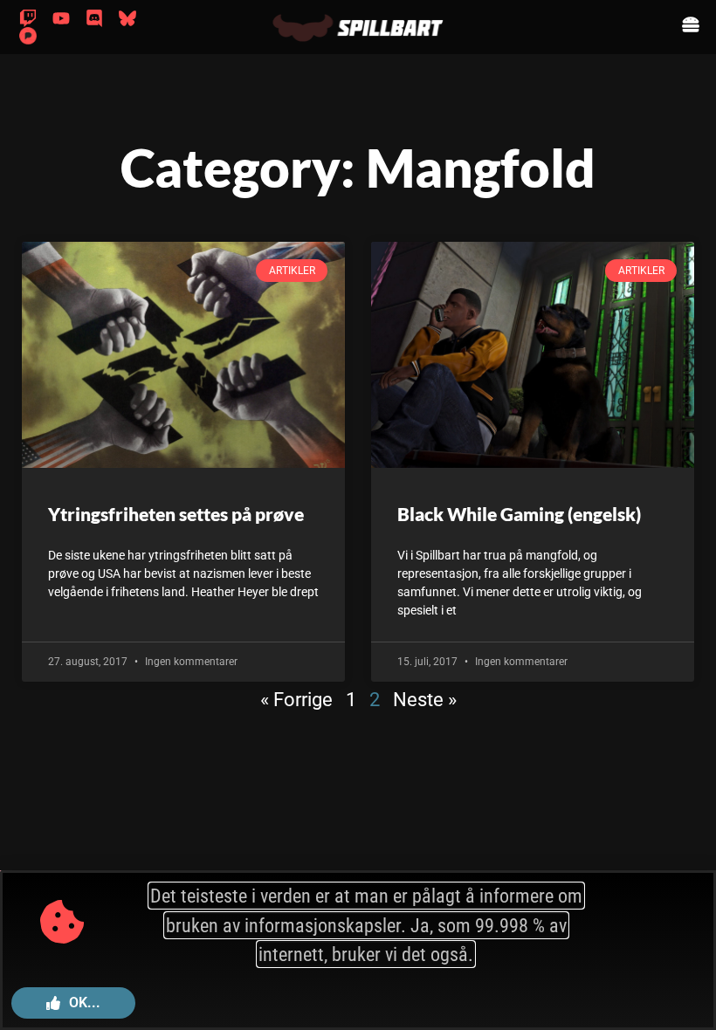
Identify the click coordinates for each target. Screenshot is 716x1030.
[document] (358, 515)
